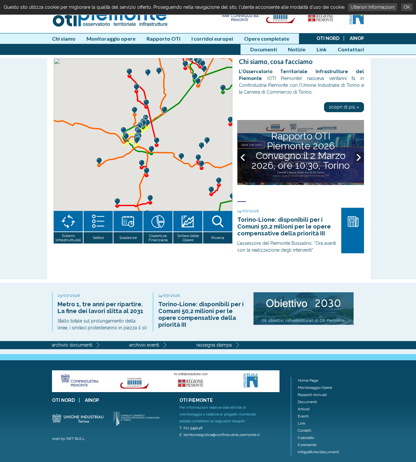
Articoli (304, 409)
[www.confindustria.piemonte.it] (240, 23)
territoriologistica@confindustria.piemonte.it (222, 434)
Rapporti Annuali (312, 394)
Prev (242, 157)
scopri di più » (344, 107)
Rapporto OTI (163, 38)
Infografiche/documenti (318, 452)
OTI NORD (328, 38)
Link (322, 49)
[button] (185, 64)
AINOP (357, 38)
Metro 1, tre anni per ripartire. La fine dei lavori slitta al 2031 (100, 307)
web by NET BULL (68, 438)
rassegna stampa (214, 345)
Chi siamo (63, 38)
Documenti (263, 49)
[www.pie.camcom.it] (281, 23)
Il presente (307, 444)
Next (359, 157)
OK (407, 7)
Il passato (306, 437)
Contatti (304, 430)
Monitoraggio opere (111, 38)
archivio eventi (144, 345)
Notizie (297, 49)
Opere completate (266, 38)
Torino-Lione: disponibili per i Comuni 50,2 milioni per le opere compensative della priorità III (284, 226)
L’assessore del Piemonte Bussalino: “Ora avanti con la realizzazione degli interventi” (286, 247)
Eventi (303, 416)
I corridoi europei (212, 38)
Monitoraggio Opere (315, 387)
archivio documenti (72, 345)
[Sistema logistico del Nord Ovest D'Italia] (356, 23)
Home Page (308, 380)
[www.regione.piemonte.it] (321, 23)
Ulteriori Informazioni (373, 7)
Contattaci (351, 49)
